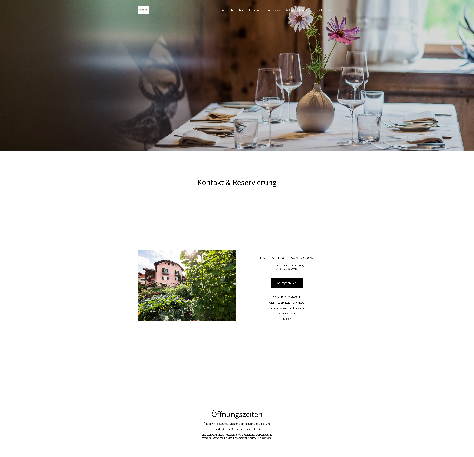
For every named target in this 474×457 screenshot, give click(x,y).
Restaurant (254, 10)
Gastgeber (237, 10)
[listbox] (327, 10)
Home (222, 10)
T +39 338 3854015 (286, 268)
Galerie (290, 10)
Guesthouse (274, 10)
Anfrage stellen (286, 283)
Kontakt (303, 10)
